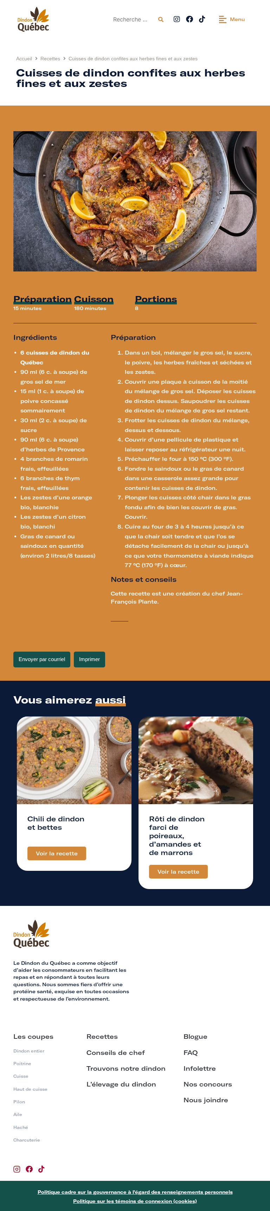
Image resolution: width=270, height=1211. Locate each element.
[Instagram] (177, 19)
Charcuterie (26, 1140)
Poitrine (22, 1063)
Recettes (50, 58)
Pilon (19, 1101)
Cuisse (20, 1076)
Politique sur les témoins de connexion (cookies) (135, 1201)
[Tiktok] (202, 19)
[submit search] (160, 19)
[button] (232, 19)
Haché (20, 1127)
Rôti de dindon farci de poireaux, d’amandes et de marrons (177, 835)
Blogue (195, 1036)
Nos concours (208, 1084)
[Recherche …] (132, 19)
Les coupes (33, 1036)
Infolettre (200, 1068)
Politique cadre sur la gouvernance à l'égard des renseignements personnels (135, 1192)
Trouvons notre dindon (126, 1068)
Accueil (24, 58)
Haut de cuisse (30, 1089)
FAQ (191, 1053)
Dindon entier (28, 1051)
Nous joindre (206, 1100)
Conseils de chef (115, 1053)
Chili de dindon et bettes (55, 823)
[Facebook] (189, 19)
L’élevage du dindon (121, 1084)
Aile (17, 1114)
